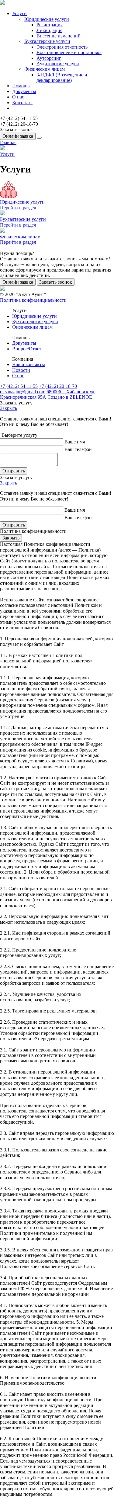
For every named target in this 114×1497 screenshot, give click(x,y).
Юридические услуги (46, 19)
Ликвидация (49, 30)
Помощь (20, 85)
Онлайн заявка (17, 136)
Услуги (19, 13)
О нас (18, 96)
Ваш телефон (78, 449)
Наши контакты (28, 364)
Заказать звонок (55, 282)
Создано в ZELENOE (69, 397)
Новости (21, 370)
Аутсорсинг (48, 58)
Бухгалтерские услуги (47, 41)
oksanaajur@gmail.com (22, 391)
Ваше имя (74, 441)
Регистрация (49, 24)
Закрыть (8, 408)
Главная (8, 142)
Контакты (22, 102)
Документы (24, 91)
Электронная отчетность (62, 47)
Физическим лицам (44, 69)
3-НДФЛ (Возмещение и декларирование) (61, 77)
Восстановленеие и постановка (69, 52)
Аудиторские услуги (57, 63)
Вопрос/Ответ (26, 348)
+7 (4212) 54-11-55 (19, 386)
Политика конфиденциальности (33, 300)
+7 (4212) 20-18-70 (58, 386)
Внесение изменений (58, 35)
